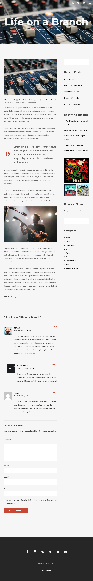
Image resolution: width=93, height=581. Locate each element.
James (17, 328)
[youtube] (83, 3)
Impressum (46, 570)
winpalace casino (72, 268)
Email (6, 477)
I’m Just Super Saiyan (73, 86)
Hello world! (69, 79)
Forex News (70, 245)
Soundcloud (79, 145)
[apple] (50, 552)
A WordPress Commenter (73, 121)
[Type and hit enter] (86, 221)
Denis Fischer (23, 100)
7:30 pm (28, 330)
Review (68, 257)
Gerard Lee (22, 365)
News (68, 249)
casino (68, 241)
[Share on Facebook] (12, 296)
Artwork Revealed (71, 92)
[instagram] (73, 3)
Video (37, 100)
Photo (60, 29)
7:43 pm (28, 396)
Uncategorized (71, 261)
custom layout (46, 100)
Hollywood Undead (72, 104)
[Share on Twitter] (15, 296)
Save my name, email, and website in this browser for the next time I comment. (31, 501)
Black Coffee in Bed (72, 98)
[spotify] (79, 3)
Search (86, 62)
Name (7, 465)
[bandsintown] (65, 552)
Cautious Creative (81, 150)
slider (52, 100)
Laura (16, 393)
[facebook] (27, 552)
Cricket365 (68, 130)
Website (7, 488)
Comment (8, 439)
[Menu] (89, 3)
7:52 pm (31, 368)
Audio (68, 238)
